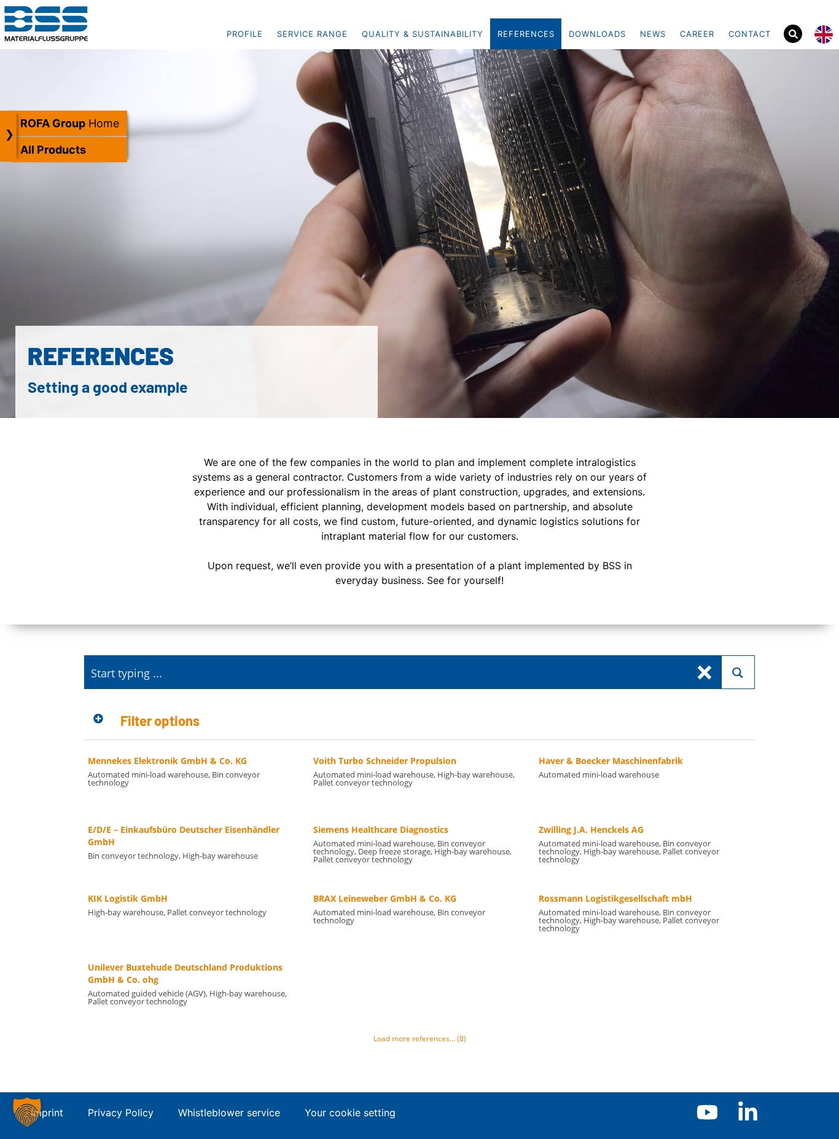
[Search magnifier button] (738, 672)
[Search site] (793, 34)
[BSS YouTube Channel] (707, 1112)
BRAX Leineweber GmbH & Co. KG (384, 898)
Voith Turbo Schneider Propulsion (384, 761)
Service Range (312, 34)
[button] (419, 720)
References (526, 34)
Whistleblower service (229, 1112)
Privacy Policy (121, 1112)
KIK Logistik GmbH (128, 898)
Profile (245, 34)
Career (697, 34)
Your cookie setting (350, 1112)
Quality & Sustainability (422, 34)
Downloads (597, 34)
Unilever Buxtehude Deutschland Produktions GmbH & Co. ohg (185, 973)
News (653, 34)
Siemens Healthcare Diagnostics (380, 829)
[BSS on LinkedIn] (748, 1112)
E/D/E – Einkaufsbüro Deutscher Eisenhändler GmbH (183, 836)
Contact (749, 34)
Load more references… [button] (419, 1038)
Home (69, 123)
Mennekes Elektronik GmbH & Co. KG (167, 761)
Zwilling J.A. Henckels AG (591, 829)
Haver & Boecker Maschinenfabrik (611, 761)
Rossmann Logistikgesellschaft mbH (615, 898)
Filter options (160, 720)
